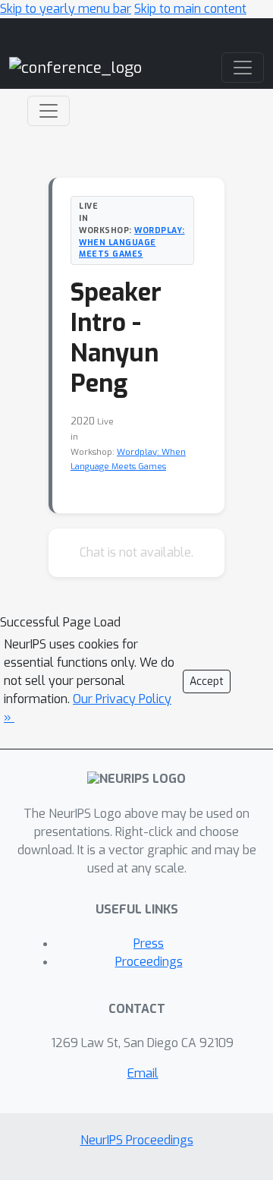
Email (142, 1073)
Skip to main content (190, 9)
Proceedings (149, 962)
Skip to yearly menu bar (65, 9)
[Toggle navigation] (48, 111)
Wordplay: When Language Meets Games (132, 242)
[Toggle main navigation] (242, 67)
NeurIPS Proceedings (136, 1140)
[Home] (75, 67)
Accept (207, 681)
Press (148, 943)
